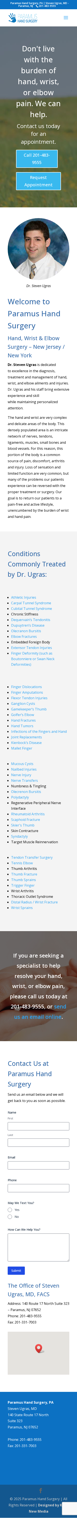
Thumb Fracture (24, 874)
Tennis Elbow (22, 863)
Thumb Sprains (23, 879)
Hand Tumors (22, 726)
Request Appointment (38, 181)
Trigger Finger (23, 885)
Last (10, 1135)
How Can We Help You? (24, 1229)
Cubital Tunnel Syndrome (31, 608)
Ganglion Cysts (23, 703)
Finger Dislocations (26, 686)
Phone (12, 1180)
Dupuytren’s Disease (27, 625)
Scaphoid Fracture (25, 819)
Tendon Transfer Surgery (32, 857)
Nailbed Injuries (24, 769)
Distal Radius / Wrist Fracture (34, 902)
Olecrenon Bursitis (26, 791)
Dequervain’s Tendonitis (30, 619)
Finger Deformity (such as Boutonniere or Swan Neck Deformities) (33, 659)
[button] (40, 1348)
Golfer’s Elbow (22, 714)
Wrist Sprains (22, 907)
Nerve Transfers (24, 780)
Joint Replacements (26, 737)
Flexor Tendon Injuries (29, 698)
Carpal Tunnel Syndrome (31, 603)
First (10, 1118)
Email (11, 1157)
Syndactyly (19, 836)
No (17, 1217)
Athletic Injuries (23, 597)
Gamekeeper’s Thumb (29, 709)
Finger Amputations (27, 692)
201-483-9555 (30, 1439)
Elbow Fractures (24, 636)
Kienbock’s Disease (26, 742)
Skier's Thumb (22, 825)
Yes (17, 1210)
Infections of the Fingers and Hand (39, 731)
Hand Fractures (23, 720)
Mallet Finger (21, 748)
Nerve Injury (21, 775)
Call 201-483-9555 (37, 158)
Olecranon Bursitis (26, 631)
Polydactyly (20, 797)
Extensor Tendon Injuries (31, 647)
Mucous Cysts (22, 763)
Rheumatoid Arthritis (28, 814)
